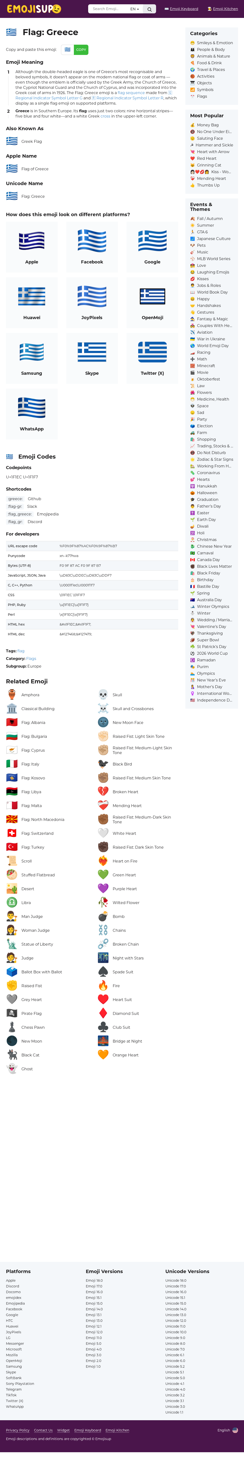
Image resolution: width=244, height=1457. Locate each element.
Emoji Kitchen (117, 1430)
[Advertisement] (92, 1131)
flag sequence (131, 93)
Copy (81, 50)
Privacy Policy (18, 1430)
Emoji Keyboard (87, 1430)
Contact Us (43, 1430)
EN (133, 9)
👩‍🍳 (223, 8)
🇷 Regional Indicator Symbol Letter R (127, 98)
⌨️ (181, 8)
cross (105, 116)
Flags (31, 658)
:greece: (15, 499)
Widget (63, 1430)
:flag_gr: (15, 522)
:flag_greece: (20, 514)
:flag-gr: (15, 506)
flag (21, 651)
